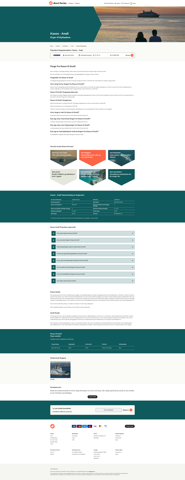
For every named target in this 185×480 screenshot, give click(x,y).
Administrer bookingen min (100, 435)
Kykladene (65, 46)
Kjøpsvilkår (96, 458)
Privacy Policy (97, 454)
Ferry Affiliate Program (77, 452)
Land (51, 435)
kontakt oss (91, 471)
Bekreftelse (96, 437)
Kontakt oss (118, 435)
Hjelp (116, 439)
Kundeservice (118, 437)
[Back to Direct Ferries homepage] (57, 3)
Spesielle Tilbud (53, 441)
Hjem (51, 46)
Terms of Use (97, 456)
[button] (93, 233)
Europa (58, 46)
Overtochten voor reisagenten (78, 454)
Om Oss (52, 452)
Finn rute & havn (54, 439)
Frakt (73, 439)
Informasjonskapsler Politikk (100, 452)
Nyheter (52, 454)
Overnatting (74, 435)
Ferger (73, 437)
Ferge (51, 443)
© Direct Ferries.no (54, 468)
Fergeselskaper (53, 437)
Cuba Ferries (118, 452)
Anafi (72, 46)
